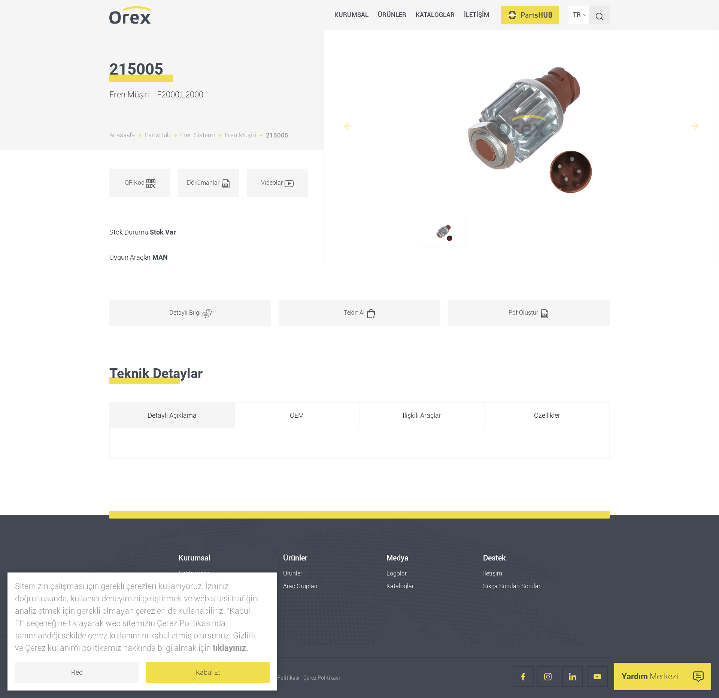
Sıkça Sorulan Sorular (511, 586)
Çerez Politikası (321, 678)
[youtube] (597, 678)
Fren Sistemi (197, 135)
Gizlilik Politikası (280, 678)
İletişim (492, 573)
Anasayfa (122, 135)
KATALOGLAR (435, 14)
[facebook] (523, 678)
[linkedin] (572, 678)
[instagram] (548, 678)
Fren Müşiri (240, 135)
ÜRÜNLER (392, 14)
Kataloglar (400, 586)
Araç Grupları (300, 586)
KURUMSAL (351, 14)
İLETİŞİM (476, 14)
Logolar (396, 573)
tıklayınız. (230, 648)
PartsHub (157, 135)
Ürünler (292, 573)
